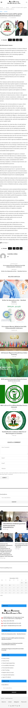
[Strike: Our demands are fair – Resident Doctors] (14, 289)
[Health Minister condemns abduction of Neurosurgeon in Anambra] (14, 420)
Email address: (3, 494)
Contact (10, 701)
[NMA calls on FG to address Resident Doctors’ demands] (14, 394)
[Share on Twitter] (17, 40)
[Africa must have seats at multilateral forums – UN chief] (21, 537)
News (7, 7)
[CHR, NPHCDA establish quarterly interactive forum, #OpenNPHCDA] (14, 521)
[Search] (26, 2)
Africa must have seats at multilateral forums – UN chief (21, 545)
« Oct (1, 595)
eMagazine (16, 701)
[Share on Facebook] (13, 40)
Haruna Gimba (12, 254)
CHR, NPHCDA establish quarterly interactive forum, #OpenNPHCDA (14, 525)
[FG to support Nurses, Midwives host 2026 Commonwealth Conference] (14, 315)
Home (1, 7)
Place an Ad (23, 701)
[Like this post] (10, 40)
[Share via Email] (20, 40)
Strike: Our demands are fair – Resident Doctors (13, 634)
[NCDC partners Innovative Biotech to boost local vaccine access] (14, 368)
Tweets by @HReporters (6, 567)
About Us (4, 701)
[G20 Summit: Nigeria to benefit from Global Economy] (14, 341)
